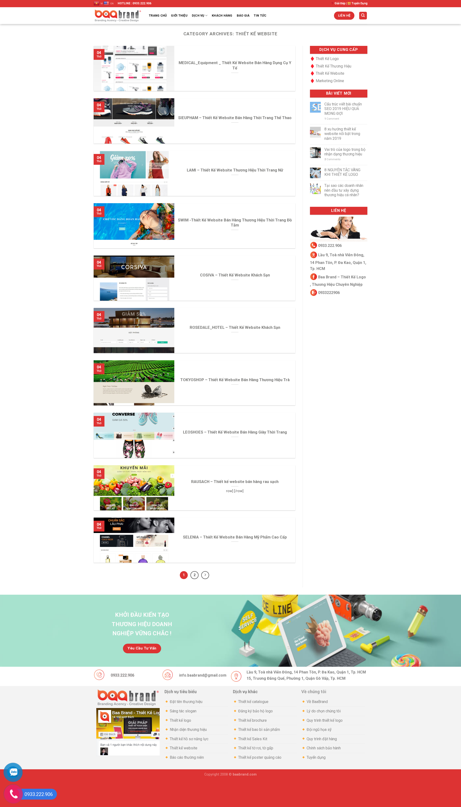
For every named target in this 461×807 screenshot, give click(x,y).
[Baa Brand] (118, 16)
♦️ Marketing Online (327, 81)
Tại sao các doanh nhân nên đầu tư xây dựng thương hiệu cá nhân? (343, 190)
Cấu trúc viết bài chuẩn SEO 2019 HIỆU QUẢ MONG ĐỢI (343, 109)
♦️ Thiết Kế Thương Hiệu (330, 66)
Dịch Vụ (198, 15)
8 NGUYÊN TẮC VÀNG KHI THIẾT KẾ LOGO (342, 172)
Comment (331, 118)
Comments (332, 159)
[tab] (196, 691)
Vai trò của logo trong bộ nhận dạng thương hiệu (344, 151)
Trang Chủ (158, 15)
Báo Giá (243, 15)
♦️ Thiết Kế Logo (324, 58)
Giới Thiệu (179, 15)
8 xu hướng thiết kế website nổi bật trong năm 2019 (342, 134)
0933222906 (328, 292)
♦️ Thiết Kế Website (327, 73)
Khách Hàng (222, 15)
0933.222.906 (330, 245)
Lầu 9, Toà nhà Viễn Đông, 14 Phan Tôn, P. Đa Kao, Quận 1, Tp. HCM (338, 262)
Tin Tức (260, 15)
